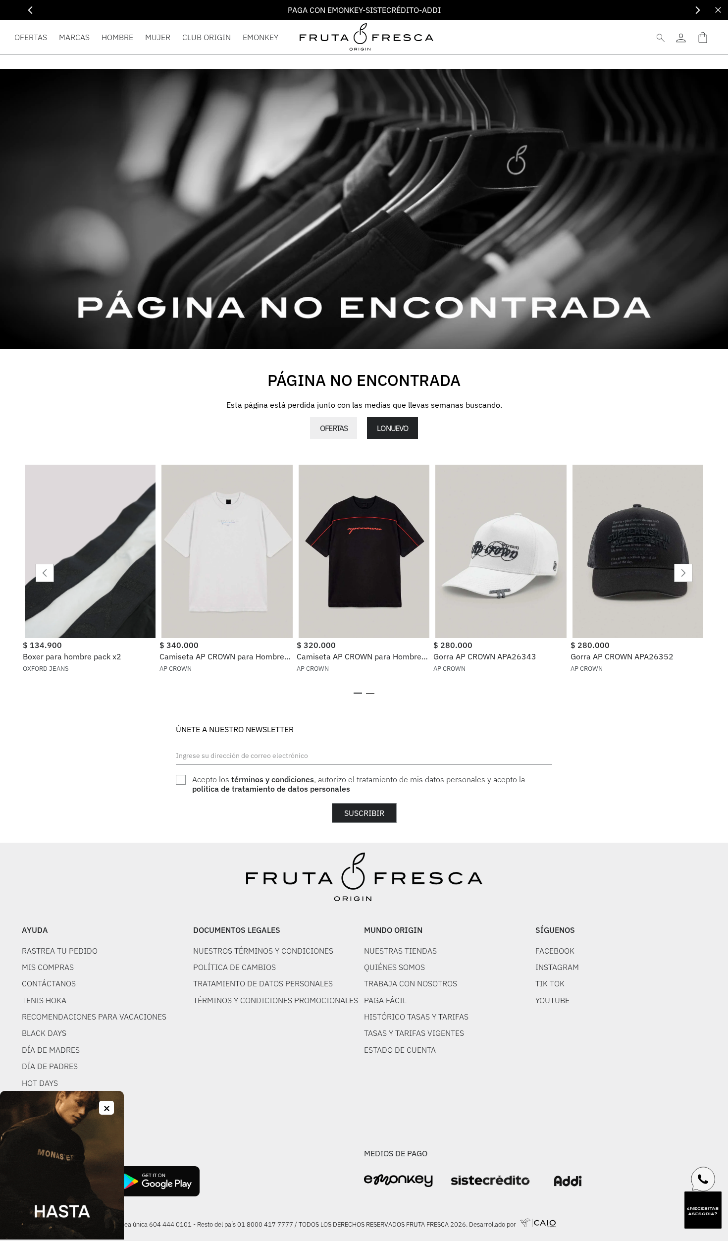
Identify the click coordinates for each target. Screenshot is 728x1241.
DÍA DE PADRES (50, 1066)
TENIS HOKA (44, 1000)
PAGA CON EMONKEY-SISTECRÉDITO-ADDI (364, 10)
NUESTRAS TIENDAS (400, 950)
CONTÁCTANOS (49, 983)
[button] (358, 693)
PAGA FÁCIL (385, 1000)
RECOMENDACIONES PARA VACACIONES (94, 1016)
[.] (680, 37)
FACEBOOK (554, 950)
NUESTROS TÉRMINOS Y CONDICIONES (263, 950)
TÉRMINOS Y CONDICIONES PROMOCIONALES (275, 1000)
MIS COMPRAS (48, 967)
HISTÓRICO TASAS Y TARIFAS (416, 1016)
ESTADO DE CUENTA (400, 1049)
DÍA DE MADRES (51, 1049)
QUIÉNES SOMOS (394, 967)
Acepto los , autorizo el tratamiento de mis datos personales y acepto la (358, 784)
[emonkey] (398, 1180)
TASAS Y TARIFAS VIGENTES (414, 1032)
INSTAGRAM (557, 967)
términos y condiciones (272, 779)
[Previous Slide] (30, 10)
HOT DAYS (40, 1083)
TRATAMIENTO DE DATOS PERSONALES (263, 983)
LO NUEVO (392, 428)
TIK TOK (550, 983)
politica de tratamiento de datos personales (271, 789)
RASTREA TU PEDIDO (60, 950)
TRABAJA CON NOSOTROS (410, 983)
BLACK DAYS (44, 1032)
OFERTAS (333, 428)
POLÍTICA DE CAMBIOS (234, 967)
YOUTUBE (552, 1000)
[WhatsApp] (703, 1179)
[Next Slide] (697, 10)
